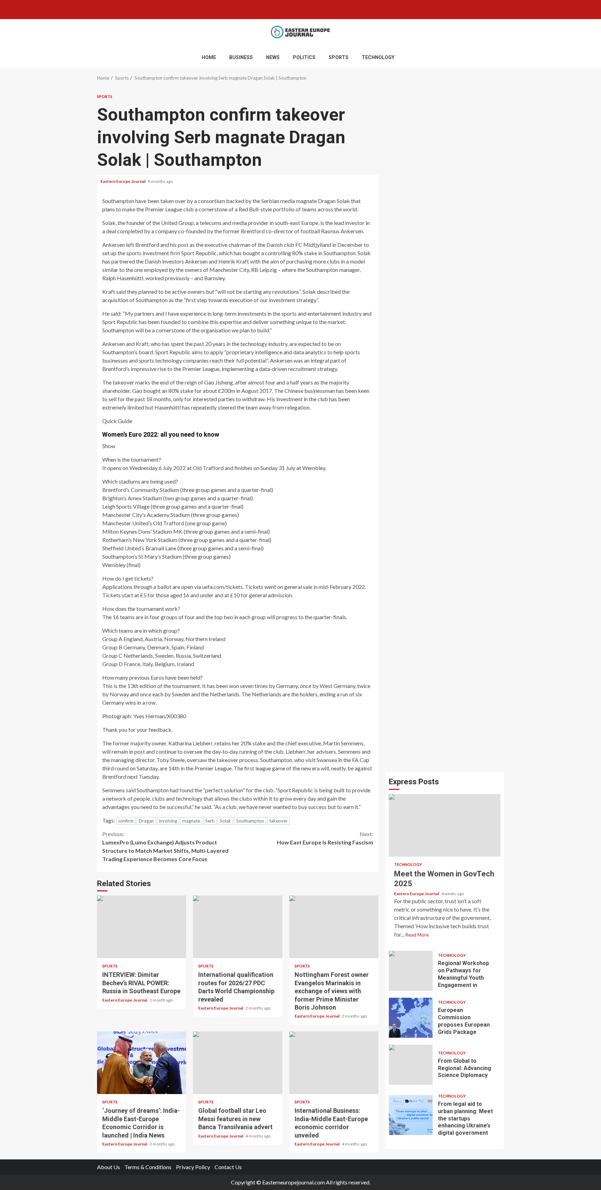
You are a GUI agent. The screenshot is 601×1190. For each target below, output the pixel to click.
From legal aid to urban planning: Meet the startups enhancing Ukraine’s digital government (411, 1115)
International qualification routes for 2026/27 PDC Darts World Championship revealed (237, 927)
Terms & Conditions (148, 1167)
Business (241, 57)
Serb (210, 821)
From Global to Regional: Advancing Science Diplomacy (411, 1065)
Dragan (146, 821)
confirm (126, 821)
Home (209, 57)
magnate (191, 821)
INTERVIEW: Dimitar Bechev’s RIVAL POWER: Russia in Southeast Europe (141, 927)
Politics (304, 57)
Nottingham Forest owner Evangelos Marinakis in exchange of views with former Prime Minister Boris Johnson (333, 927)
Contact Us (228, 1167)
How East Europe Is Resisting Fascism (325, 838)
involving (168, 821)
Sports (338, 57)
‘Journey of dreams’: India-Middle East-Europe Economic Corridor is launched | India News (141, 1062)
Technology (378, 57)
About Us (108, 1167)
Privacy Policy (193, 1167)
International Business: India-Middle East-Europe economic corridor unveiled (333, 1062)
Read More (417, 935)
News (273, 57)
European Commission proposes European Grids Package (411, 1018)
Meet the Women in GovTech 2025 (444, 825)
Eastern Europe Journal (123, 181)
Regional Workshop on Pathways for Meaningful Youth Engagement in (411, 971)
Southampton (250, 821)
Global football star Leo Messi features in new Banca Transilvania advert (237, 1062)
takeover (278, 821)
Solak (225, 821)
